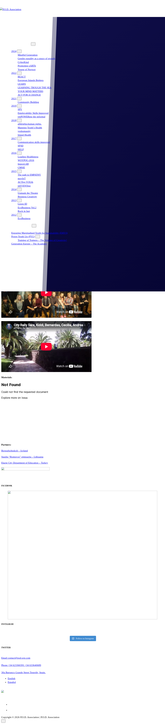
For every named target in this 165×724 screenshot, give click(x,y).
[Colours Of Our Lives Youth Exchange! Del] (29, 632)
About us (11, 33)
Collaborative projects (18, 225)
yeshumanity (24, 131)
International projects (17, 44)
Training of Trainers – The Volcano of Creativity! (42, 240)
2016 (13, 153)
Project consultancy (17, 251)
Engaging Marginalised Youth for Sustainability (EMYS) (39, 233)
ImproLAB (23, 164)
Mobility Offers (14, 262)
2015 (13, 171)
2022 (13, 73)
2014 (13, 189)
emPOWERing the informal (31, 116)
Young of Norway (27, 69)
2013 (13, 200)
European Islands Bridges (31, 80)
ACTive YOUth (25, 182)
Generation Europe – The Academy (29, 243)
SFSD (20, 145)
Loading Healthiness (28, 156)
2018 (13, 120)
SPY (20, 109)
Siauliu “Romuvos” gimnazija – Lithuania (22, 457)
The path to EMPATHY (29, 174)
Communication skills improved (34, 142)
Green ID (22, 204)
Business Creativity (27, 196)
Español (12, 682)
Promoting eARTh (27, 65)
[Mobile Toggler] (33, 44)
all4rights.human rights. (30, 124)
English (11, 678)
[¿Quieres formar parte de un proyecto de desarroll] (136, 632)
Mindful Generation (28, 55)
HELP (21, 149)
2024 (13, 51)
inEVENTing (24, 185)
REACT (22, 76)
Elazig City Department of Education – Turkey (24, 463)
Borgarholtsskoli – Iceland (14, 450)
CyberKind (23, 62)
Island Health (24, 135)
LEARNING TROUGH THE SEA (34, 87)
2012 (13, 215)
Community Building (28, 102)
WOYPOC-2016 (26, 160)
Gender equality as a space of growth (36, 58)
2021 (13, 98)
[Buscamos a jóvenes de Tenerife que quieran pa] (83, 632)
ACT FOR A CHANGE (29, 95)
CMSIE (21, 167)
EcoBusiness (24, 218)
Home (10, 22)
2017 (13, 138)
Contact (11, 272)
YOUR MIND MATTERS (30, 91)
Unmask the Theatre (28, 193)
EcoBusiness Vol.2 (27, 207)
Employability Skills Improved (33, 113)
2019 (13, 106)
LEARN (22, 84)
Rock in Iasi (24, 211)
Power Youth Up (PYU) (23, 236)
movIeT (22, 178)
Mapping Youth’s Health (30, 127)
